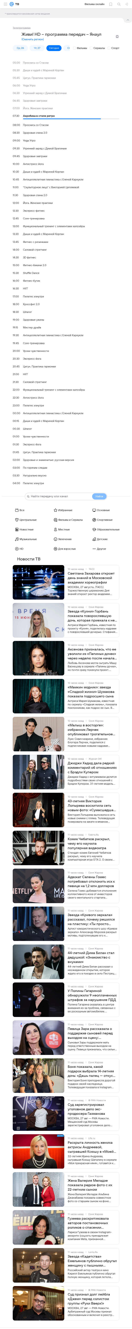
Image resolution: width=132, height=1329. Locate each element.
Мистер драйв (32, 327)
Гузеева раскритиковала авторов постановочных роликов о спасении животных (88, 1223)
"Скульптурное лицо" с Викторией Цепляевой (51, 187)
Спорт (115, 48)
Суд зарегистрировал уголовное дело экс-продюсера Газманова (86, 1109)
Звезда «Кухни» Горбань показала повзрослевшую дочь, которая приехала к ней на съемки (92, 616)
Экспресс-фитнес (34, 210)
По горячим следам (35, 467)
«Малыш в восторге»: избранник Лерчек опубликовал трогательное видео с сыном (90, 730)
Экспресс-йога (32, 358)
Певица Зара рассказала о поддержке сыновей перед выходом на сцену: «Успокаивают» (90, 1033)
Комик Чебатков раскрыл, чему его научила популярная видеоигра (89, 843)
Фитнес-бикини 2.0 (34, 265)
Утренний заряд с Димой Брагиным (45, 93)
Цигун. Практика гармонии (39, 78)
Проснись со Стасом (36, 62)
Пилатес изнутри (33, 296)
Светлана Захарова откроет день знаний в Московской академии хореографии (91, 578)
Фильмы (82, 48)
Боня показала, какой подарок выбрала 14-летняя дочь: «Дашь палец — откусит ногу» (92, 1071)
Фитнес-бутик (31, 280)
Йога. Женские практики (38, 108)
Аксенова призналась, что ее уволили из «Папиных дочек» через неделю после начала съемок (92, 654)
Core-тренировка (34, 218)
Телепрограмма (21, 27)
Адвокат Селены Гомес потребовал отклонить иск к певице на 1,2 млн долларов (91, 881)
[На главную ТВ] (16, 4)
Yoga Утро (29, 85)
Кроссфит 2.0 (31, 304)
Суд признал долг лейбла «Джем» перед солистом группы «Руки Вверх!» (89, 1299)
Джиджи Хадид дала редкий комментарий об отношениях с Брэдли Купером (92, 767)
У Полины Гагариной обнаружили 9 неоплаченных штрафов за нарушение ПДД (92, 995)
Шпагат (27, 312)
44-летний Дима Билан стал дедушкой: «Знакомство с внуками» (91, 957)
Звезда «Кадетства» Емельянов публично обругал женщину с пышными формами (92, 1261)
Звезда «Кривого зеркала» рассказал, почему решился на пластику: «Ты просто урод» (91, 919)
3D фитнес (29, 257)
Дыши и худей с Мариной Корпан (43, 70)
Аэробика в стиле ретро (39, 116)
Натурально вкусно (34, 475)
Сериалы (99, 48)
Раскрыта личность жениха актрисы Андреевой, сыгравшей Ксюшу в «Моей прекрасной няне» (91, 1147)
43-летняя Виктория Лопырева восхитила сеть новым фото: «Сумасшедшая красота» (91, 805)
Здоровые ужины (33, 319)
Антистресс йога (33, 164)
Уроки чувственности (36, 351)
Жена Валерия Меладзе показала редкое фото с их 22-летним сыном (90, 1185)
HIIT (25, 288)
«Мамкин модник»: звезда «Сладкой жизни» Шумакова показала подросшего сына (91, 691)
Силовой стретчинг (35, 249)
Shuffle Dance (31, 273)
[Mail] (12, 4)
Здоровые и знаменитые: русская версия (48, 460)
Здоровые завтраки (35, 100)
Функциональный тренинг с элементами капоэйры (54, 226)
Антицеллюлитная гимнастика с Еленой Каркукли (53, 179)
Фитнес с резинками (35, 242)
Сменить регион (32, 39)
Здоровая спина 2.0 (35, 132)
